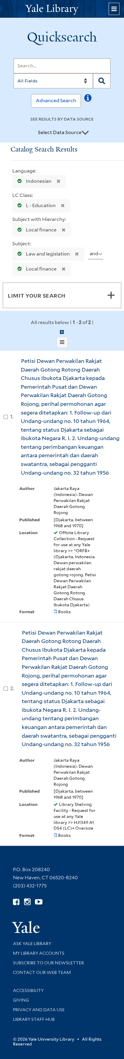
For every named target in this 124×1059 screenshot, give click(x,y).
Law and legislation (48, 254)
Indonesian (38, 181)
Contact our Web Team (42, 972)
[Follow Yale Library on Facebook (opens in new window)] (16, 902)
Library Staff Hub (34, 1019)
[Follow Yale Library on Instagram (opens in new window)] (27, 902)
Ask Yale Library (32, 943)
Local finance (41, 230)
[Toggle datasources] (85, 132)
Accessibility (28, 990)
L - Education (41, 205)
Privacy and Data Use (39, 1009)
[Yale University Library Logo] (62, 9)
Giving (21, 1000)
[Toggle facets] (111, 295)
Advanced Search (56, 100)
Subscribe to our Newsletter (48, 962)
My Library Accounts (38, 953)
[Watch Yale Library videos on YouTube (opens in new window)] (38, 902)
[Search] (102, 80)
